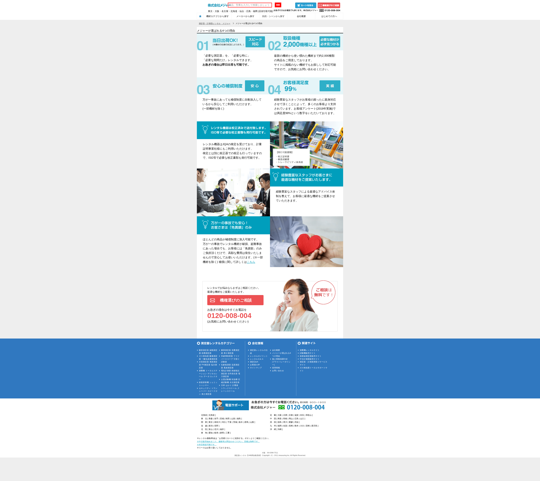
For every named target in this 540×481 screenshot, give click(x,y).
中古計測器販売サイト (310, 359)
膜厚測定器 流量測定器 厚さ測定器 (230, 351)
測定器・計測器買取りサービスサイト (313, 363)
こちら (251, 261)
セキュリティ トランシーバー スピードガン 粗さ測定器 (208, 391)
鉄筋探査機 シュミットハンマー (208, 383)
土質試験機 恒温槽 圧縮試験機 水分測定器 (230, 380)
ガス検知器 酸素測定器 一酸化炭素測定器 (208, 357)
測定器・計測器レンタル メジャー (214, 23)
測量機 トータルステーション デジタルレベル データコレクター (208, 375)
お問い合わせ (278, 371)
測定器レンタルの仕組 (259, 351)
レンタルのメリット (259, 356)
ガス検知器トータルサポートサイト (313, 369)
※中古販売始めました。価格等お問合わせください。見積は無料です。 (228, 441)
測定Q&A (254, 362)
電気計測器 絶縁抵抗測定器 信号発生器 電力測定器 (230, 374)
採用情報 (276, 368)
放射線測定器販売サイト (310, 356)
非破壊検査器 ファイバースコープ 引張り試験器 (230, 359)
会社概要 (276, 350)
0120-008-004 (229, 316)
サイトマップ (256, 368)
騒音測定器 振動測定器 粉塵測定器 (208, 351)
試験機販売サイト (308, 353)
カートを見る (305, 5)
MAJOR (219, 5)
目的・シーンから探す (273, 16)
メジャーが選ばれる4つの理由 (281, 354)
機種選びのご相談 (329, 5)
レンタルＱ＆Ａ (257, 359)
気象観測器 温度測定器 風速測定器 (230, 366)
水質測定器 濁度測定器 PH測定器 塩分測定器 (208, 365)
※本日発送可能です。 (207, 444)
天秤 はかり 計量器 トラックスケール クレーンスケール (230, 388)
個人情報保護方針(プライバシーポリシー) (281, 362)
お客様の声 (255, 365)
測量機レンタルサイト (310, 350)
